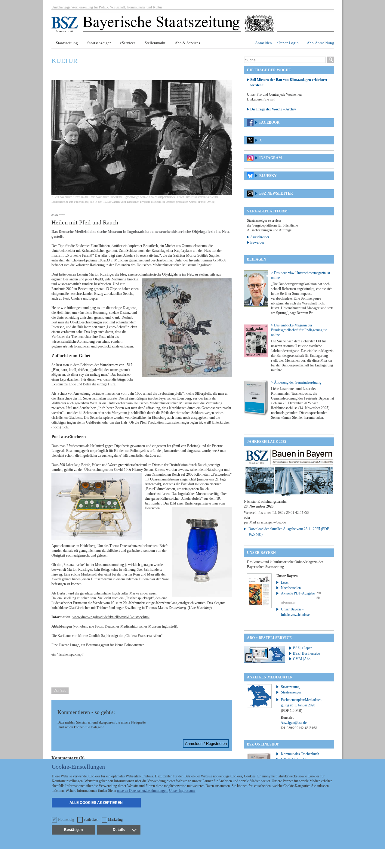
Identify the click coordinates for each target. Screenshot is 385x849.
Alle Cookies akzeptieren (96, 803)
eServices (127, 43)
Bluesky (268, 176)
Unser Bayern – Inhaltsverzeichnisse (295, 612)
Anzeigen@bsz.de (293, 723)
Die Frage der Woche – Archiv (273, 109)
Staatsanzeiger (99, 43)
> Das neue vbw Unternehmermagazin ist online (300, 275)
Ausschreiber (259, 237)
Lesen (285, 582)
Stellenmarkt (155, 43)
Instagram (270, 158)
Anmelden (263, 43)
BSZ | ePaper (302, 648)
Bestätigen (73, 830)
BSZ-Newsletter (276, 193)
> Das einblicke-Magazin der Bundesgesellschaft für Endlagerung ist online (299, 330)
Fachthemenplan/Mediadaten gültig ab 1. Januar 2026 (301, 705)
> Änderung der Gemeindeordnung (296, 382)
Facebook (269, 122)
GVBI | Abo (301, 659)
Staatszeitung (67, 43)
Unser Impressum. (182, 791)
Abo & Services (187, 43)
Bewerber (257, 242)
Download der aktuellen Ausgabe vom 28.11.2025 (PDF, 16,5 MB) (289, 531)
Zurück (60, 690)
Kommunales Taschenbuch (300, 754)
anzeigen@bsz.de (273, 522)
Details (119, 830)
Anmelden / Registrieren (206, 743)
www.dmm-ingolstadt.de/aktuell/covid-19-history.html (110, 617)
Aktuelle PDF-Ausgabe (298, 593)
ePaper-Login (288, 43)
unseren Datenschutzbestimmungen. (142, 791)
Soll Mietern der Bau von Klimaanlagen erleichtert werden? (288, 82)
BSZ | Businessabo (306, 653)
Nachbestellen (291, 588)
